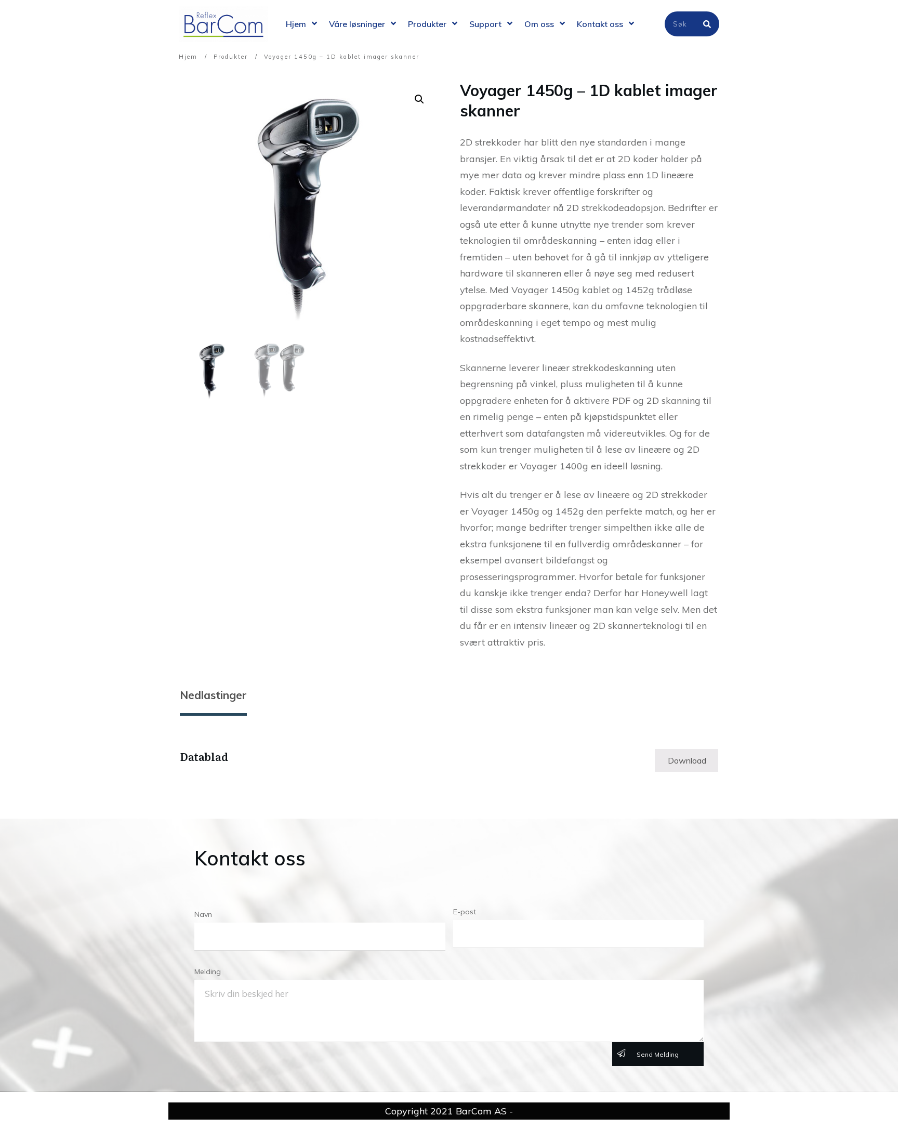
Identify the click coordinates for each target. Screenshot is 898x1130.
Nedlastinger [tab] (213, 695)
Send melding (658, 1054)
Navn (203, 914)
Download (687, 760)
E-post (464, 911)
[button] (419, 99)
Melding (207, 971)
